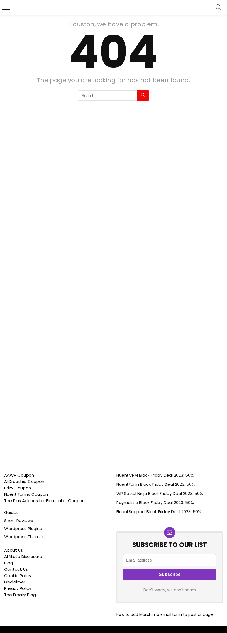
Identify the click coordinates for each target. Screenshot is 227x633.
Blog (8, 563)
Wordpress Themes (24, 536)
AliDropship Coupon (24, 481)
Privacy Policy (17, 588)
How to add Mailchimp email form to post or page (164, 614)
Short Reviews (18, 520)
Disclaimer (14, 582)
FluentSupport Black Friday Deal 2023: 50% (158, 512)
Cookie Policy (17, 575)
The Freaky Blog (20, 595)
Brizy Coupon (17, 488)
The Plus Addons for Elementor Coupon (44, 500)
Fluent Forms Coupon (26, 494)
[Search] (218, 7)
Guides (11, 512)
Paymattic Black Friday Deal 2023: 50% (155, 502)
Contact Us (16, 569)
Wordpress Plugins (23, 528)
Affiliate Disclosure (23, 556)
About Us (13, 550)
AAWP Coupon (19, 475)
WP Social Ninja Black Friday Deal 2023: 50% (159, 493)
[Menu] (6, 7)
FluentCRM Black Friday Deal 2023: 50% (155, 475)
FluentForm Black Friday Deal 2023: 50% (155, 484)
